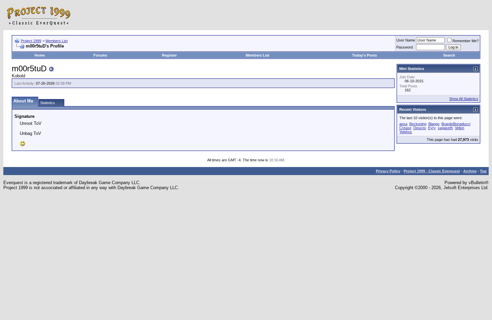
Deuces (419, 128)
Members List (57, 41)
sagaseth (445, 128)
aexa (403, 124)
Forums (100, 55)
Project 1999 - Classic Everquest (432, 171)
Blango (433, 124)
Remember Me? (466, 41)
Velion (459, 128)
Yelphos (405, 132)
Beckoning (417, 124)
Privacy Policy (388, 171)
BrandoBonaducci (455, 124)
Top (483, 171)
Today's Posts (364, 55)
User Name (405, 40)
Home (39, 55)
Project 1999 (31, 41)
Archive (470, 171)
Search (449, 55)
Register (169, 55)
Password (404, 47)
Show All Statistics (463, 99)
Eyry (432, 128)
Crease (405, 128)
